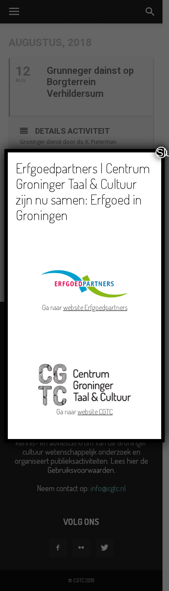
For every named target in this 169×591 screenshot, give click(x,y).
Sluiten (161, 152)
